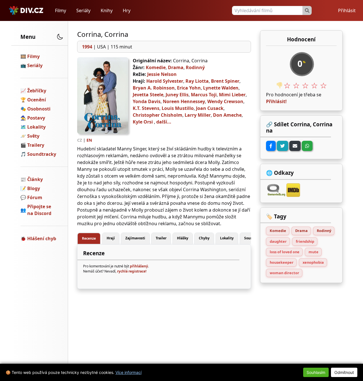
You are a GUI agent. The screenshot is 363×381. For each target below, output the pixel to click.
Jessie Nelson (162, 74)
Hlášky (182, 238)
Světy (33, 136)
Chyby (204, 238)
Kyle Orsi (143, 122)
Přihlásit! (276, 101)
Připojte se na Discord (39, 209)
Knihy (107, 10)
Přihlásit (347, 10)
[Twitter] (282, 146)
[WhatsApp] (307, 146)
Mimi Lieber (232, 94)
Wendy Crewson (225, 101)
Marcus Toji (204, 94)
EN (89, 140)
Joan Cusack (209, 108)
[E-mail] (295, 146)
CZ (79, 140)
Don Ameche (227, 115)
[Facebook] (271, 146)
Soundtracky (41, 154)
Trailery (35, 145)
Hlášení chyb (41, 238)
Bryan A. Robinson (154, 88)
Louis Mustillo (178, 108)
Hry (126, 10)
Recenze (89, 238)
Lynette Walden (221, 88)
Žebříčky (36, 91)
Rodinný (195, 67)
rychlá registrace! (131, 271)
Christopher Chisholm (157, 115)
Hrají (111, 238)
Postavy (36, 118)
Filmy (60, 10)
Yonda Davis (147, 101)
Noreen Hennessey (184, 101)
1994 (87, 47)
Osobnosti (38, 109)
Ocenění (36, 100)
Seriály (83, 10)
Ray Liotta (197, 81)
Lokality (36, 127)
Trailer (161, 238)
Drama (175, 67)
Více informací (128, 372)
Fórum (34, 197)
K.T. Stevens (146, 108)
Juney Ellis (177, 94)
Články (35, 179)
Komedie (156, 67)
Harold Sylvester (164, 81)
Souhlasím (316, 372)
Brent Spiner (225, 81)
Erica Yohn (189, 88)
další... (163, 122)
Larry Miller (198, 115)
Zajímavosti (135, 238)
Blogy (33, 188)
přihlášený (139, 266)
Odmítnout (344, 372)
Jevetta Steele (148, 94)
